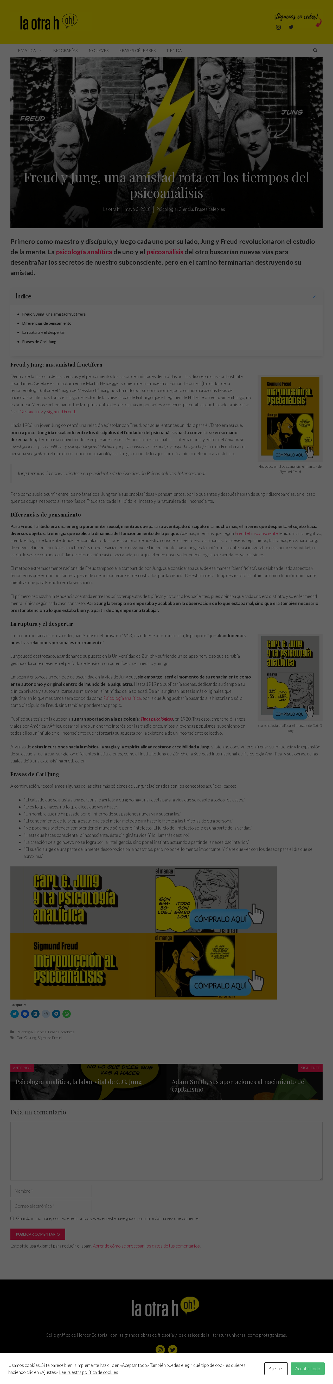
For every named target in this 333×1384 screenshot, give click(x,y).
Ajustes (276, 1368)
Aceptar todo (307, 1368)
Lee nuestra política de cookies (88, 1372)
